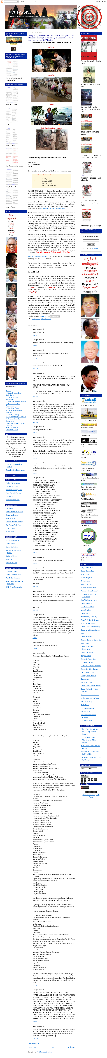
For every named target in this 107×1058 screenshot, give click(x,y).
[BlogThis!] (53, 316)
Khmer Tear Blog (86, 584)
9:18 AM (35, 1021)
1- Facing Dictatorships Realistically (13, 394)
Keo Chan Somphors (88, 623)
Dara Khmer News (87, 603)
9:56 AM (35, 358)
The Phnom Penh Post (13, 525)
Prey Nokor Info (11, 571)
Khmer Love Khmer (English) (90, 630)
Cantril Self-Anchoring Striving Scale (52, 208)
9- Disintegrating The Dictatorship (13, 420)
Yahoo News (10, 531)
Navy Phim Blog (86, 701)
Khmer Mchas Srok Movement (91, 685)
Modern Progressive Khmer (90, 698)
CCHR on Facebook (87, 606)
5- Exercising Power (12, 408)
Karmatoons (85, 679)
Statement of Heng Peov (14, 490)
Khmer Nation (10, 543)
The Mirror (9, 508)
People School (85, 613)
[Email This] (51, 316)
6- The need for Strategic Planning (14, 411)
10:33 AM (35, 1039)
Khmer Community (87, 652)
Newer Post (32, 1047)
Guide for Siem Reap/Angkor (15, 470)
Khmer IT (84, 633)
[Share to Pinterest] (59, 316)
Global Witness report (13, 483)
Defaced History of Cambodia (91, 640)
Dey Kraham (10, 496)
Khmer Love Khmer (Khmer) (90, 626)
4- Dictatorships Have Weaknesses (13, 405)
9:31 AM (35, 346)
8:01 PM (35, 553)
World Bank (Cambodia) (89, 616)
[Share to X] (55, 316)
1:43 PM (35, 432)
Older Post (71, 1047)
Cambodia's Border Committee (91, 666)
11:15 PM (35, 587)
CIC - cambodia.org (87, 672)
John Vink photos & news (14, 512)
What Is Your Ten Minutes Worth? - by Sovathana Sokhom (89, 731)
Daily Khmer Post (87, 567)
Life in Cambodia (46, 319)
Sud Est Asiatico (86, 720)
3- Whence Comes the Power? (16, 401)
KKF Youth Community (14, 587)
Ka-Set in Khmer (11, 556)
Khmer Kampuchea (87, 571)
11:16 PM (35, 610)
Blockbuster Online (89, 795)
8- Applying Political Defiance (16, 417)
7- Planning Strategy (12, 414)
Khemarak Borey (86, 682)
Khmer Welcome (86, 636)
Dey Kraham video (12, 486)
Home (52, 1047)
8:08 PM (35, 563)
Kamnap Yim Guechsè (88, 676)
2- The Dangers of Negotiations (12, 398)
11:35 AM (35, 369)
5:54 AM (35, 648)
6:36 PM (35, 473)
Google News (10, 528)
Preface (8, 391)
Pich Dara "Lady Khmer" (89, 591)
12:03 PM (35, 422)
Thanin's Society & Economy (90, 620)
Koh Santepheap (11, 563)
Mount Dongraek (86, 577)
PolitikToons (85, 705)
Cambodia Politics (12, 547)
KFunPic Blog (85, 574)
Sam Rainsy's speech (13, 500)
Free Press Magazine (12, 540)
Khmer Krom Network (13, 574)
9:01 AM (35, 335)
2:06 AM (35, 638)
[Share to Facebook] (57, 316)
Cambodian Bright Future (89, 669)
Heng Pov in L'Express (13, 493)
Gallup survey (36, 319)
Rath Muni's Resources (88, 587)
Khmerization (10, 518)
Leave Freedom (86, 610)
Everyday (9, 559)
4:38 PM (35, 458)
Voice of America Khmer (14, 521)
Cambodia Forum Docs (88, 659)
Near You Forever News (89, 600)
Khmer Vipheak (86, 643)
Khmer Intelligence (12, 515)
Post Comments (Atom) (44, 1052)
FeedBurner (95, 248)
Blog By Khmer (86, 656)
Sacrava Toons (85, 711)
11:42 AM (35, 396)
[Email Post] (48, 316)
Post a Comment (33, 1043)
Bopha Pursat (85, 581)
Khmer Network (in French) (90, 695)
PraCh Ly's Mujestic (87, 708)
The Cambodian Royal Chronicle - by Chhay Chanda (89, 739)
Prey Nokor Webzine (13, 578)
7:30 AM (35, 985)
